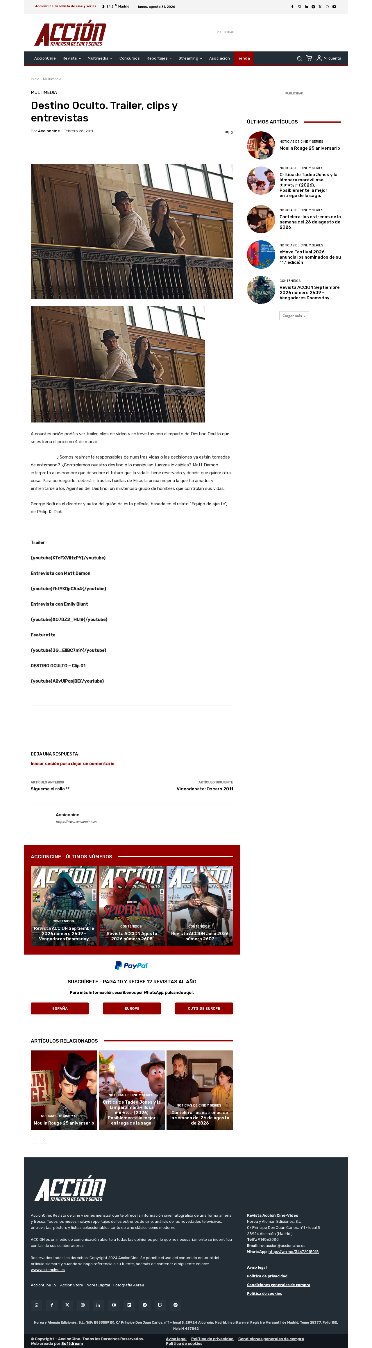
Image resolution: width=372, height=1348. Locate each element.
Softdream (72, 1343)
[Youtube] (334, 6)
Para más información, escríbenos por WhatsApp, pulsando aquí (131, 992)
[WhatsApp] (327, 6)
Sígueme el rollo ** (50, 789)
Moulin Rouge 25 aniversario (64, 1123)
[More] (182, 149)
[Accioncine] (43, 818)
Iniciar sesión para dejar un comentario (73, 763)
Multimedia (52, 78)
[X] (320, 6)
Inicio (35, 78)
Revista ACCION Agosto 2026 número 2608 (132, 936)
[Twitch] (160, 1305)
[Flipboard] (129, 1305)
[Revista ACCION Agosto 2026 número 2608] (132, 906)
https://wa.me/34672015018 (294, 1251)
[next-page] (43, 1139)
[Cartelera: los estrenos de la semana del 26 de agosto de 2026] (200, 1090)
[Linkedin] (306, 6)
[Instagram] (299, 6)
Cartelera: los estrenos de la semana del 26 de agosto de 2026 (199, 1118)
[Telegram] (313, 6)
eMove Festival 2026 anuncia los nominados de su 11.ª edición (310, 257)
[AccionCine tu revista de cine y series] (186, 1188)
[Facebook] (292, 6)
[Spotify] (175, 1305)
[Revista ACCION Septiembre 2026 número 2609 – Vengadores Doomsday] (64, 906)
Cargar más (292, 315)
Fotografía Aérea (128, 1285)
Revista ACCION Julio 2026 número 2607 (200, 936)
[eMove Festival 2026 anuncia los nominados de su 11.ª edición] (261, 254)
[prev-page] (34, 1139)
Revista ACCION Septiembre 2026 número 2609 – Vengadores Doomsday (64, 933)
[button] (299, 58)
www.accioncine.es (48, 1270)
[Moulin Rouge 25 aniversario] (64, 1090)
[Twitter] (67, 1305)
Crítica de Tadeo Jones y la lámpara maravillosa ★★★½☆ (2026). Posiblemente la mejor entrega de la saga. (132, 1113)
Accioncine (49, 131)
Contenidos (63, 921)
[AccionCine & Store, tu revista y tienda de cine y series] (70, 32)
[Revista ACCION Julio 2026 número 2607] (200, 906)
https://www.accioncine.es (76, 822)
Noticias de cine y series (63, 1116)
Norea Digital (98, 1285)
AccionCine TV (44, 1285)
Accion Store (71, 1285)
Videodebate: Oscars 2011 (205, 789)
